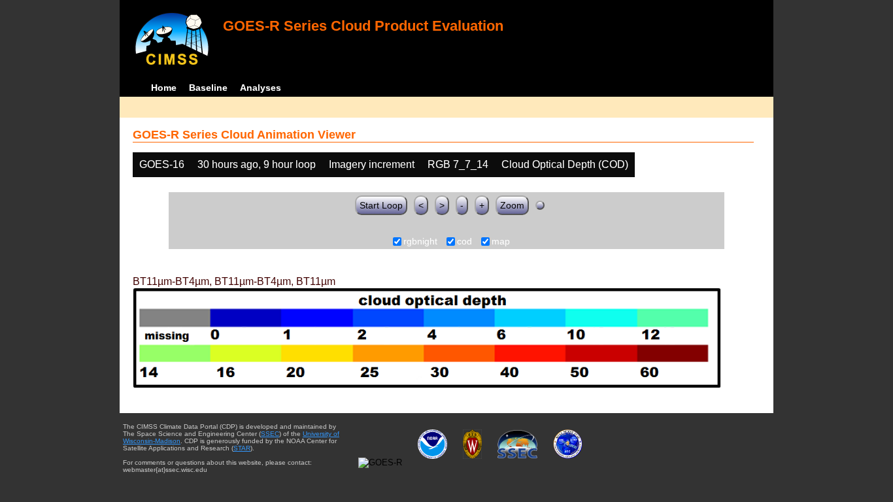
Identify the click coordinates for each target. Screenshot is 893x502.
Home (164, 87)
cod (464, 242)
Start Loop (381, 205)
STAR (241, 448)
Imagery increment (371, 164)
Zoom (512, 205)
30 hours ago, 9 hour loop (256, 164)
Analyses (260, 87)
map (501, 242)
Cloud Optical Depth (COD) (564, 164)
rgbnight (420, 242)
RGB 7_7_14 (458, 164)
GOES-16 (161, 164)
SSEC (270, 433)
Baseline (208, 87)
